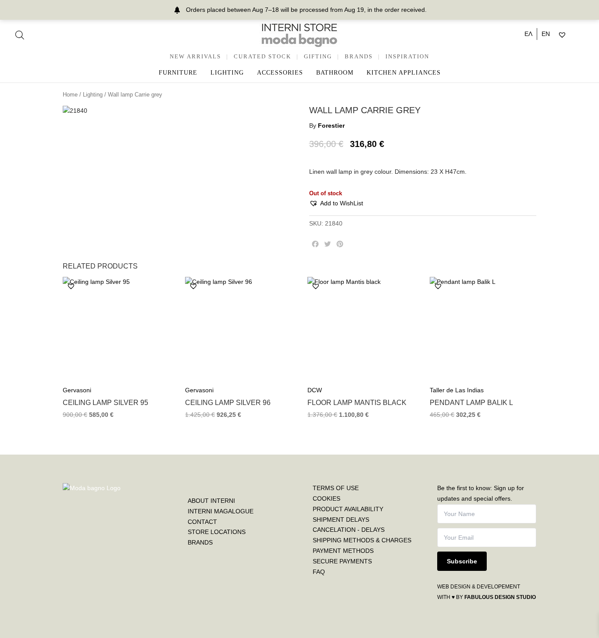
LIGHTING (227, 72)
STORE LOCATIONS (217, 531)
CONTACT (202, 521)
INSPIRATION (407, 56)
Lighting (93, 94)
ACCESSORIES (280, 72)
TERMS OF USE (336, 487)
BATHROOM (334, 72)
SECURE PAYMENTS (342, 561)
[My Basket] (581, 35)
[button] (336, 203)
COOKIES (326, 498)
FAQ (319, 571)
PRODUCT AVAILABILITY (348, 509)
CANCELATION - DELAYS (349, 529)
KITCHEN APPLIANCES (404, 72)
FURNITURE (178, 72)
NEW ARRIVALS (195, 56)
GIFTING (318, 56)
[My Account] (573, 35)
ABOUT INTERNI (211, 500)
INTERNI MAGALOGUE (220, 511)
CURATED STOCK (262, 56)
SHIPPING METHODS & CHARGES (362, 540)
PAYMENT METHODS (343, 550)
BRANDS (359, 56)
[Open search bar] (19, 35)
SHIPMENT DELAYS (341, 519)
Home (70, 94)
